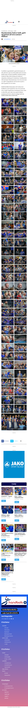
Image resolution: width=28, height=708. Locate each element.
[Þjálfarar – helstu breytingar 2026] (7, 510)
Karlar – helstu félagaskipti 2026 (19, 515)
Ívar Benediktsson (7, 39)
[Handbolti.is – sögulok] (7, 491)
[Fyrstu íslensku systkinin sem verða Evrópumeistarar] (7, 528)
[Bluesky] (13, 619)
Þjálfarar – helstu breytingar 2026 (5, 515)
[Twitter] (8, 619)
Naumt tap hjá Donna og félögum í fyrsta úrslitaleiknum (7, 574)
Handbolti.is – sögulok (6, 496)
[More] (20, 441)
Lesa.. (3, 500)
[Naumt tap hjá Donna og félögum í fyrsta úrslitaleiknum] (7, 567)
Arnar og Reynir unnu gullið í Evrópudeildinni (20, 534)
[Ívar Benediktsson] (2, 39)
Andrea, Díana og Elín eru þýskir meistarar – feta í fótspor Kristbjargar (21, 554)
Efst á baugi (17, 499)
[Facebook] (2, 619)
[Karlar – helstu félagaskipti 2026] (21, 510)
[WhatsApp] (9, 619)
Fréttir (14, 484)
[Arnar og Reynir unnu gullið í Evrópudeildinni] (21, 528)
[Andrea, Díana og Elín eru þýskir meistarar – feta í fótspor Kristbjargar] (21, 548)
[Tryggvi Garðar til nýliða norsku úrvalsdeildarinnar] (7, 548)
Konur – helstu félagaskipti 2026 (19, 497)
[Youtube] (11, 619)
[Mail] (6, 619)
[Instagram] (4, 619)
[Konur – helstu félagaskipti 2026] (21, 491)
